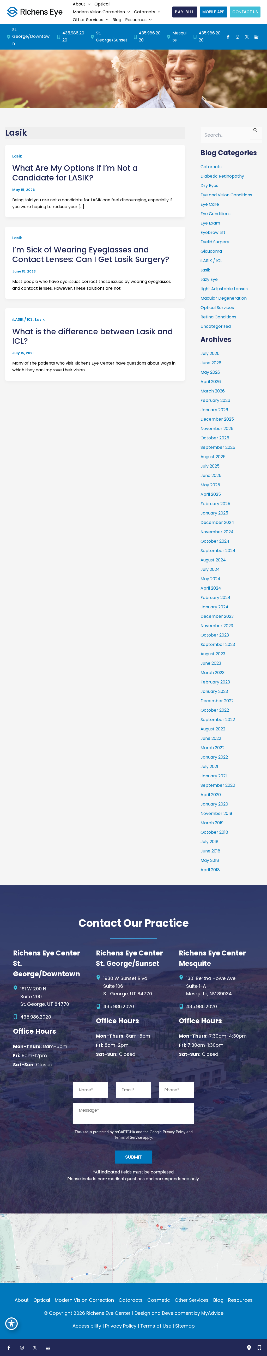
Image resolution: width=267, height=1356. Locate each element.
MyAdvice (212, 1313)
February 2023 (215, 682)
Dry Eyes (209, 186)
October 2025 (215, 438)
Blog (218, 1300)
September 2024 (218, 551)
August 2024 (213, 560)
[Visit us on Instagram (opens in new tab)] (237, 37)
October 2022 (215, 710)
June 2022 (211, 738)
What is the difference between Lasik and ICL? (92, 336)
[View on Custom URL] (133, 1248)
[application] (87, 4)
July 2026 (210, 353)
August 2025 (213, 457)
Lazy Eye (209, 279)
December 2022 (217, 701)
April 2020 (211, 795)
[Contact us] (259, 1347)
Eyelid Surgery (215, 242)
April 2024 (211, 588)
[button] (81, 4)
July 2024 (210, 569)
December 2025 (217, 419)
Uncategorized (216, 326)
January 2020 (214, 804)
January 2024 (214, 607)
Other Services (192, 1300)
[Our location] (249, 1347)
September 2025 (218, 447)
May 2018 (210, 860)
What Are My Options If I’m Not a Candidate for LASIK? (75, 172)
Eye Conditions (215, 214)
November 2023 (217, 626)
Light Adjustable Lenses (224, 289)
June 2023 (211, 663)
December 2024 (217, 522)
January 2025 (214, 513)
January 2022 (214, 757)
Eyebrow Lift (213, 232)
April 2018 (210, 870)
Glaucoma (211, 251)
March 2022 (212, 748)
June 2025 (211, 476)
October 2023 (215, 635)
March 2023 (212, 673)
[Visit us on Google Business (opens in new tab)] (256, 37)
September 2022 (218, 720)
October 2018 (214, 832)
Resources (240, 1300)
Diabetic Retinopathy (222, 176)
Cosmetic (158, 1300)
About (22, 1300)
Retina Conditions (218, 317)
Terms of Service (128, 1137)
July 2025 (210, 466)
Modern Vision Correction (84, 1300)
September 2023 (218, 644)
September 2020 (218, 785)
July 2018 (210, 842)
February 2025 (215, 504)
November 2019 (216, 813)
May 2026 (210, 372)
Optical (41, 1300)
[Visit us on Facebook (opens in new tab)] (228, 37)
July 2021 (209, 767)
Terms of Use (155, 1326)
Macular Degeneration (224, 298)
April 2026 (211, 382)
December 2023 (217, 616)
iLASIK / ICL (22, 319)
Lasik (17, 156)
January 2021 (214, 776)
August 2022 (213, 729)
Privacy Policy (174, 1131)
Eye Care (210, 204)
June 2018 (210, 851)
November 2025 (217, 429)
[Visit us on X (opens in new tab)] (247, 37)
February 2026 (215, 400)
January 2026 (214, 410)
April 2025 (211, 494)
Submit (133, 1157)
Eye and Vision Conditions (226, 195)
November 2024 (217, 532)
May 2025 (210, 485)
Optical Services (217, 308)
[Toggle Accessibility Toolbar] (11, 1323)
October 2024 (215, 541)
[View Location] (9, 36)
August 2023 (213, 654)
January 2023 (214, 691)
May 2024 (210, 579)
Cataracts (211, 167)
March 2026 (213, 391)
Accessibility (86, 1326)
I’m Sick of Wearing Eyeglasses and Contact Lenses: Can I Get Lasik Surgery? (90, 254)
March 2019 (212, 823)
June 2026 (211, 363)
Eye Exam (210, 223)
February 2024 (215, 598)
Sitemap (185, 1326)
